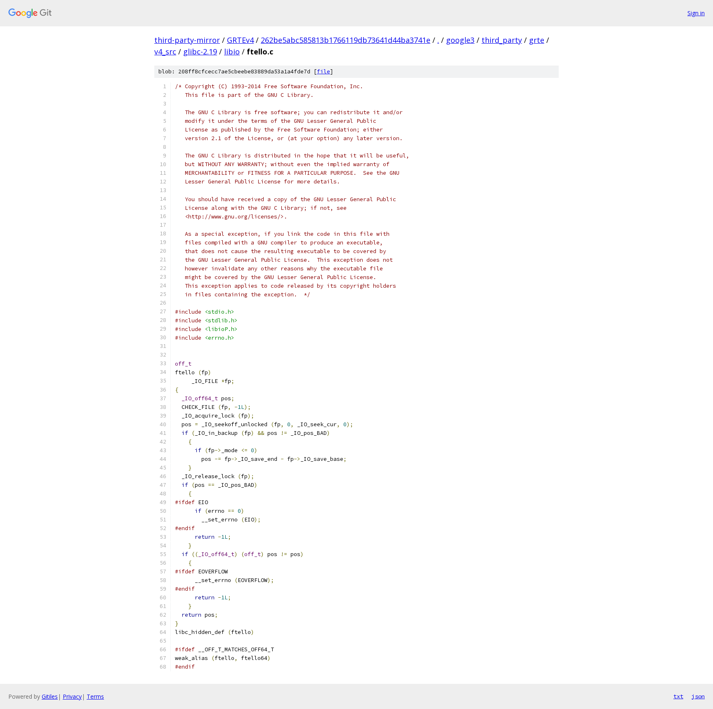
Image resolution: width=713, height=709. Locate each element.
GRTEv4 (240, 40)
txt (678, 696)
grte (536, 40)
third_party (502, 40)
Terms (95, 696)
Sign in (696, 13)
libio (232, 51)
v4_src (165, 51)
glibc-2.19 (200, 51)
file (323, 71)
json (698, 696)
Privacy (72, 696)
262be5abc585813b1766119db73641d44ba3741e (345, 40)
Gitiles (50, 696)
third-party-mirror (187, 40)
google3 (460, 40)
